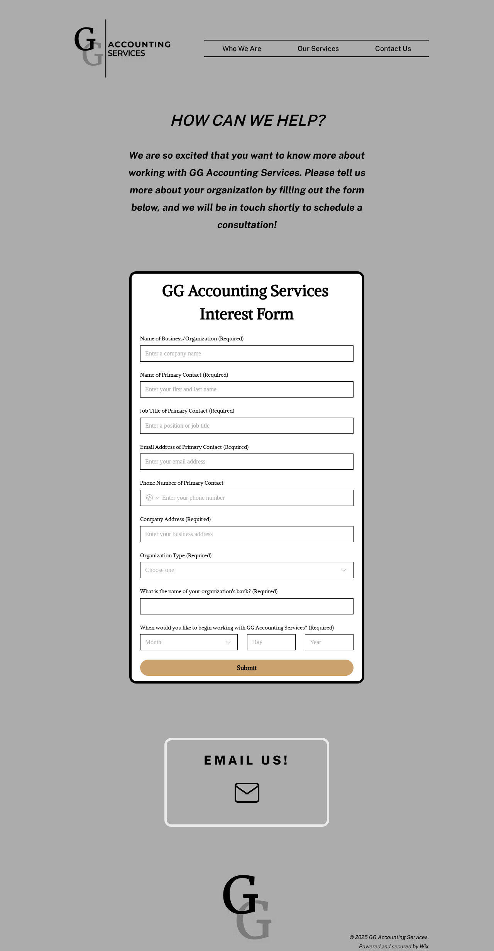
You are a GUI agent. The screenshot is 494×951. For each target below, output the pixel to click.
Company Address (175, 519)
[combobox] (247, 570)
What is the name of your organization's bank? (208, 591)
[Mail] (247, 792)
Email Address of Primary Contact (194, 446)
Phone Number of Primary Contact (181, 482)
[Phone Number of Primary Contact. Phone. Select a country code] (153, 498)
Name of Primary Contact (184, 374)
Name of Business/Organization (192, 338)
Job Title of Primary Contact (187, 410)
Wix (424, 946)
